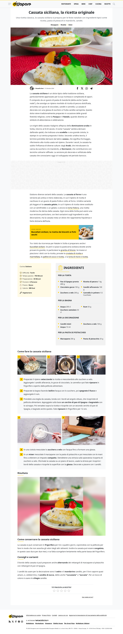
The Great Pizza (69, 623)
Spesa (76, 4)
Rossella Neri (40, 88)
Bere (83, 4)
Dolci (70, 25)
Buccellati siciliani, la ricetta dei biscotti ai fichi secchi (53, 233)
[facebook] (16, 621)
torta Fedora (73, 207)
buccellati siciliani (37, 246)
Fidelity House (58, 623)
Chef (90, 4)
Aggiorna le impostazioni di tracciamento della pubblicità (88, 615)
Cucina (98, 4)
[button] (77, 88)
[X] (13, 621)
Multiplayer (30, 623)
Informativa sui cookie (33, 615)
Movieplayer (39, 623)
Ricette (107, 4)
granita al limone (68, 250)
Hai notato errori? (87, 597)
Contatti (54, 615)
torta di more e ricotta (78, 256)
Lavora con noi (63, 615)
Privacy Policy (46, 615)
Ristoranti (66, 4)
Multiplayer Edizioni (82, 623)
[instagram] (22, 621)
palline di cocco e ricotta (53, 256)
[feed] (10, 621)
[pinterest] (19, 621)
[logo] (21, 4)
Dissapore (54, 25)
